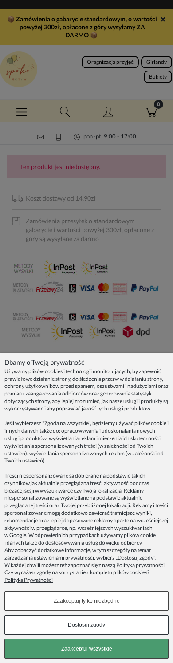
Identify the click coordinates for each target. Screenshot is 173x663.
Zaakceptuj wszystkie (86, 649)
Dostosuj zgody (86, 625)
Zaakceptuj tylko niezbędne (87, 601)
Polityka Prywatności (28, 579)
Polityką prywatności (140, 565)
